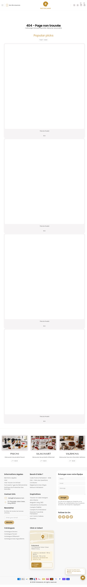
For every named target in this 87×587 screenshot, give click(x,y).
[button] (75, 571)
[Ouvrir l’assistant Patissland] (83, 577)
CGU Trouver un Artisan (12, 483)
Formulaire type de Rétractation (15, 485)
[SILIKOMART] (43, 443)
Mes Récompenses (14, 5)
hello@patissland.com (16, 498)
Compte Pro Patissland (38, 510)
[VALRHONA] (72, 443)
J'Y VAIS (15, 461)
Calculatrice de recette (38, 505)
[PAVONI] (14, 443)
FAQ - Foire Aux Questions (39, 480)
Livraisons (33, 483)
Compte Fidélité (35, 507)
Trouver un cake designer (39, 498)
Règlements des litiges (38, 485)
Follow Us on (64, 512)
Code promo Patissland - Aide (40, 478)
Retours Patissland (36, 487)
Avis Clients (34, 500)
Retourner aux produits (54, 28)
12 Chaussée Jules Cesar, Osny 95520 (16, 502)
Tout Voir (43, 40)
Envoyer (63, 498)
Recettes (33, 518)
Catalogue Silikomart (11, 536)
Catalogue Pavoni (10, 534)
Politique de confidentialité (66, 503)
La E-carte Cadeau (37, 516)
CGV (5, 480)
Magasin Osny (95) (36, 502)
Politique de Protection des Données (13, 488)
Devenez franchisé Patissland (36, 513)
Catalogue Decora (10, 531)
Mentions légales (10, 478)
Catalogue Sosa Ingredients (14, 539)
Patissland (39, 582)
